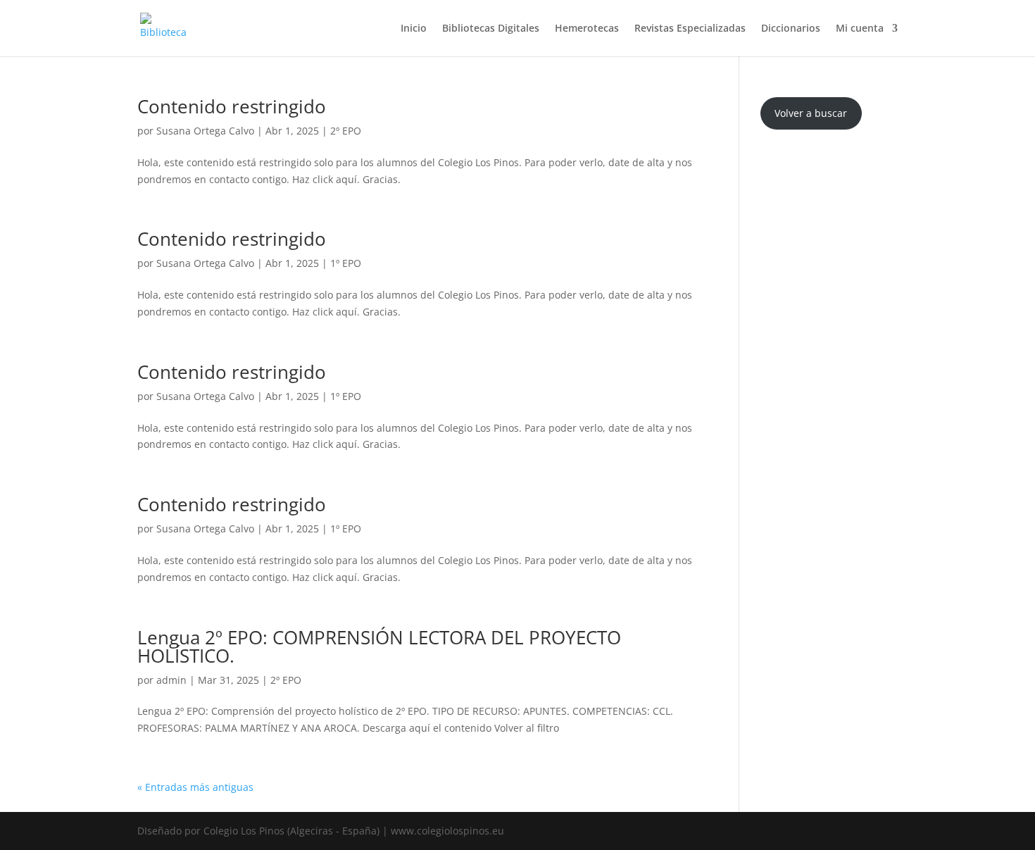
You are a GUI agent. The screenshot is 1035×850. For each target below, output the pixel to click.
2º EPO (345, 130)
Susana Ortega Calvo (205, 130)
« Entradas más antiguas (195, 787)
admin (171, 680)
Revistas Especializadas (690, 29)
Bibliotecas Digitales (490, 29)
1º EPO (345, 263)
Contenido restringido (231, 106)
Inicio (414, 29)
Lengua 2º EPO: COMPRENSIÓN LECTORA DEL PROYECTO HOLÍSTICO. (379, 646)
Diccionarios (790, 29)
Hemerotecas (587, 29)
